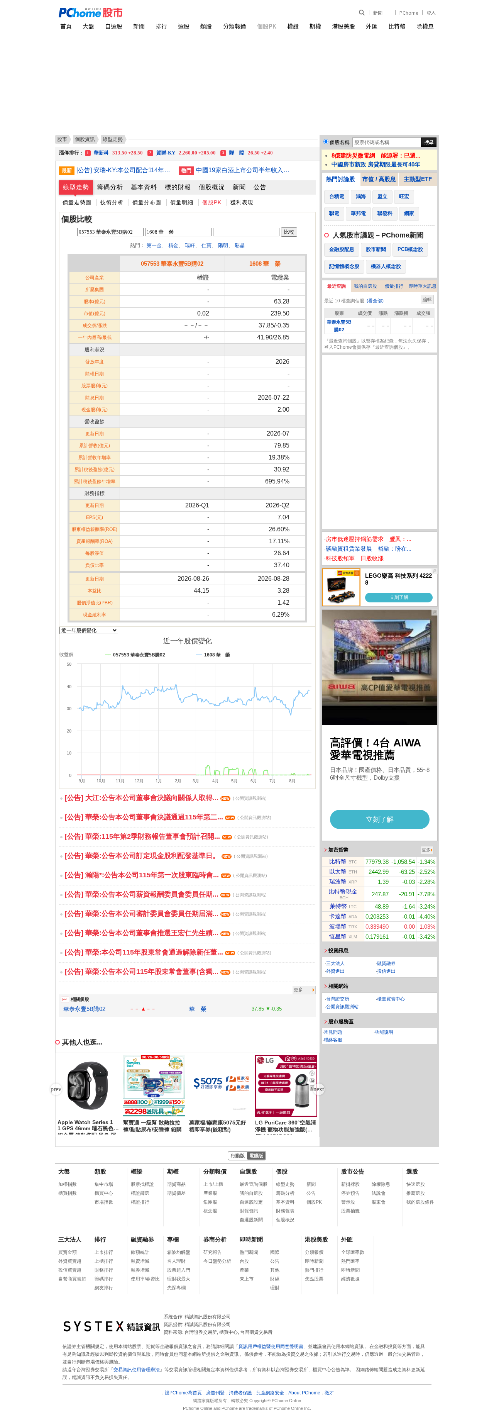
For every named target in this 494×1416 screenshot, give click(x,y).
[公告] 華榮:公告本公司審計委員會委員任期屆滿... (166, 913)
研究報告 (212, 1252)
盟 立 (114, 153)
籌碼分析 (110, 187)
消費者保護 (240, 1393)
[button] (319, 1089)
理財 (274, 1288)
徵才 (329, 1393)
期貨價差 (176, 1193)
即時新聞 (251, 1239)
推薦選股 (415, 1193)
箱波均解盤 (178, 1252)
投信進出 (386, 971)
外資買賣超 (69, 1261)
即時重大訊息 (422, 286)
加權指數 (67, 1184)
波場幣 (338, 926)
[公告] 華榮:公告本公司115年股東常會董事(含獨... (166, 971)
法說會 (379, 1193)
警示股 (348, 1202)
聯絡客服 (333, 1040)
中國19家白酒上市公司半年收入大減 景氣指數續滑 (244, 170)
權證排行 (140, 1202)
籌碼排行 (104, 1279)
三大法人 (335, 963)
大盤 (88, 26)
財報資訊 (249, 1211)
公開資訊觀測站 (342, 1006)
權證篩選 (140, 1193)
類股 (206, 26)
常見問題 (333, 1032)
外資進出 (335, 971)
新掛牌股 (350, 1184)
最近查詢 (336, 286)
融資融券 (386, 963)
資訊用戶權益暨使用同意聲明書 (271, 1346)
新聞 (377, 12)
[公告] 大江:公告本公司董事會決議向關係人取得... (166, 798)
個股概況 (212, 187)
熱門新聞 (249, 1252)
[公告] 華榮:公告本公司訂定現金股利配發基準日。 (166, 856)
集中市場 (104, 1184)
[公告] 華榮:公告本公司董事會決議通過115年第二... (168, 817)
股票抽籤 (350, 1211)
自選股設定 (251, 1202)
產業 (244, 1270)
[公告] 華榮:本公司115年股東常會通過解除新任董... (168, 952)
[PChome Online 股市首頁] (153, 12)
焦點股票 (314, 1279)
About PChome (304, 1393)
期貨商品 (176, 1184)
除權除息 (381, 1184)
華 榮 (197, 1009)
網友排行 (104, 1288)
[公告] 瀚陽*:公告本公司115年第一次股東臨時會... (166, 875)
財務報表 (285, 1211)
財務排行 (104, 1270)
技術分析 (112, 202)
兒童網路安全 (270, 1393)
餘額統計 (140, 1252)
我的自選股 (365, 286)
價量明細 (181, 202)
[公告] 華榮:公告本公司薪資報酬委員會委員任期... (166, 894)
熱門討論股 (340, 179)
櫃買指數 (67, 1193)
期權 (315, 26)
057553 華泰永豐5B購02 (172, 263)
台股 (244, 1261)
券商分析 (215, 1239)
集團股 (210, 1202)
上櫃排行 (104, 1261)
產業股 (210, 1193)
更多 (298, 989)
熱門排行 (314, 1270)
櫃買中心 (104, 1193)
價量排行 (394, 286)
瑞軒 (190, 245)
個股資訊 (85, 139)
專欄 (173, 1239)
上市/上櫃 (213, 1184)
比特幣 (397, 26)
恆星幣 (338, 936)
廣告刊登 (215, 1393)
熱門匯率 (350, 1261)
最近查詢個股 (253, 1184)
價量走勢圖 (77, 202)
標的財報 (178, 187)
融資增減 (140, 1261)
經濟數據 (350, 1279)
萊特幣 (338, 906)
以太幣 (338, 871)
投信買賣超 (69, 1270)
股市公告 (352, 1171)
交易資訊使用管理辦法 (136, 1369)
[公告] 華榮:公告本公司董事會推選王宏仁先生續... (166, 933)
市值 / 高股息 (379, 179)
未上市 (247, 1279)
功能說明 (384, 1032)
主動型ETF (418, 179)
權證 (293, 26)
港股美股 (343, 26)
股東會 (379, 1202)
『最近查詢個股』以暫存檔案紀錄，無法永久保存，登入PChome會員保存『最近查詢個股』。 (377, 344)
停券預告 (350, 1193)
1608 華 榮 (265, 263)
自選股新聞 (251, 1220)
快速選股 (415, 1184)
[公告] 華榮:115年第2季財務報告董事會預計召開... (166, 836)
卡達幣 (338, 916)
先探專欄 (176, 1288)
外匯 (371, 26)
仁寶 (206, 245)
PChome (408, 12)
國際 (274, 1252)
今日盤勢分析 (217, 1261)
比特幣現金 (342, 891)
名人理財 (176, 1261)
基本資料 (144, 187)
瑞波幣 (338, 881)
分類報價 (234, 26)
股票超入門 (178, 1270)
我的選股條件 (420, 1202)
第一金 (154, 245)
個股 (282, 1171)
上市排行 (104, 1252)
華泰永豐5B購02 (84, 1009)
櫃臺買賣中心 (391, 999)
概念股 (210, 1211)
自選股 (113, 26)
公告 (260, 187)
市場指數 (104, 1202)
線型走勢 (76, 187)
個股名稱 (340, 142)
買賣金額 (67, 1252)
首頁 (66, 26)
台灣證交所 (337, 999)
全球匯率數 (352, 1252)
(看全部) (375, 301)
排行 (161, 26)
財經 (274, 1279)
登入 (431, 12)
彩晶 (240, 245)
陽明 (223, 245)
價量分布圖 (146, 202)
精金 (173, 245)
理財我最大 (178, 1279)
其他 (274, 1270)
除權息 (425, 26)
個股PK (266, 26)
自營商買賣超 (72, 1279)
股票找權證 (142, 1184)
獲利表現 (242, 202)
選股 (183, 26)
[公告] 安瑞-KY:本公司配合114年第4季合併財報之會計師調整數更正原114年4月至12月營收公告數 (124, 170)
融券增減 (140, 1270)
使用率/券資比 (145, 1279)
